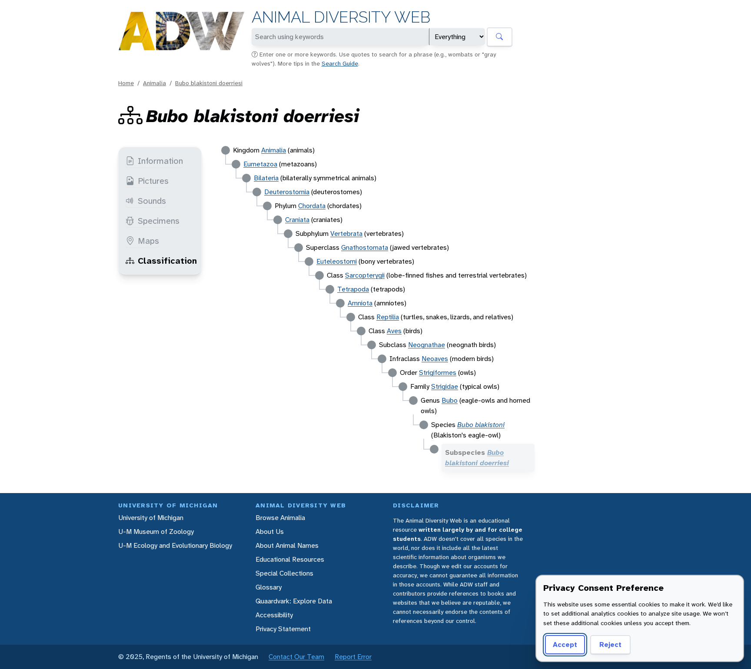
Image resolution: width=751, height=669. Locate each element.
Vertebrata (346, 233)
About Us (270, 531)
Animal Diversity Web (341, 17)
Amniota (360, 303)
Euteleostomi (336, 261)
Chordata (312, 205)
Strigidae (444, 386)
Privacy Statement (283, 628)
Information (160, 160)
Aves (394, 330)
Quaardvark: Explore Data (294, 601)
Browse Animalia (280, 517)
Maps (148, 240)
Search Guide (340, 63)
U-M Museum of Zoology (156, 531)
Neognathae (426, 344)
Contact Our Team (296, 656)
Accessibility (274, 614)
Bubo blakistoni (481, 424)
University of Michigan (150, 517)
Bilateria (266, 177)
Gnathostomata (364, 247)
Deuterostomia (286, 191)
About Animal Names (287, 545)
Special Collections (284, 573)
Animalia (154, 83)
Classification (167, 260)
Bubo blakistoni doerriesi (209, 83)
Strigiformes (437, 372)
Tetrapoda (353, 289)
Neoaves (435, 358)
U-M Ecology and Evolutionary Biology (175, 545)
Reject (610, 644)
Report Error (353, 656)
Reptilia (387, 316)
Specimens (158, 220)
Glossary (269, 587)
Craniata (297, 219)
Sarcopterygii (365, 275)
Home (126, 83)
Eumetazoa (260, 164)
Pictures (153, 180)
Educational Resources (290, 559)
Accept (565, 644)
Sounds (152, 200)
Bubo (450, 400)
